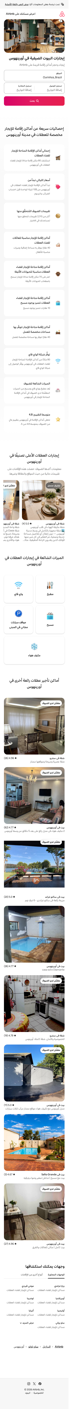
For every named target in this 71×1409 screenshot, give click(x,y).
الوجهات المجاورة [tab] (56, 1274)
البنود (27, 1392)
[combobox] (34, 78)
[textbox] (49, 90)
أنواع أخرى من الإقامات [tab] (32, 1274)
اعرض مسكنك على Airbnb (20, 14)
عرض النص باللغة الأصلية (17, 4)
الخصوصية (39, 1392)
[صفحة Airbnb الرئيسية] (62, 14)
